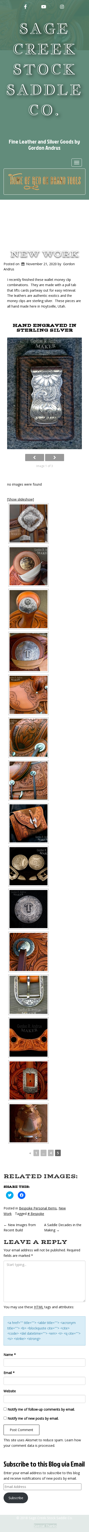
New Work (44, 254)
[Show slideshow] (20, 499)
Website (10, 1391)
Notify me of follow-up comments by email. (41, 1409)
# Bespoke (36, 1213)
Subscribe (16, 1498)
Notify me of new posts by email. (33, 1418)
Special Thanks (45, 1525)
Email (9, 1372)
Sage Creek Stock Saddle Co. (44, 69)
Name (10, 1354)
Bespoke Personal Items (38, 1208)
